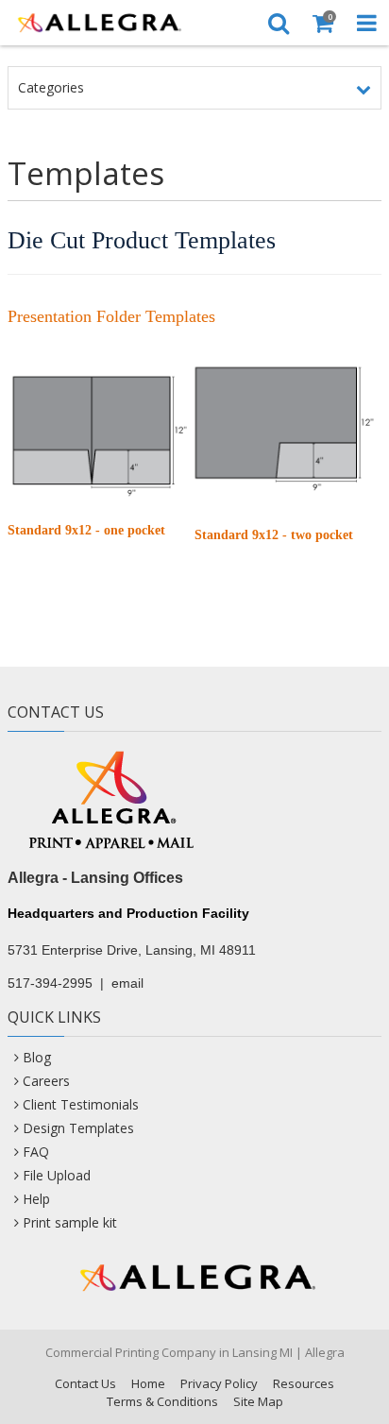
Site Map (258, 1401)
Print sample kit (70, 1222)
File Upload (57, 1175)
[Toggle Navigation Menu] (367, 22)
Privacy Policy (219, 1383)
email (127, 983)
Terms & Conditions (162, 1401)
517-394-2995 (50, 983)
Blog (37, 1057)
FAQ (36, 1152)
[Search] (278, 22)
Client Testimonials (81, 1104)
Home (148, 1383)
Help (36, 1199)
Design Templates (78, 1128)
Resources (303, 1383)
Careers (46, 1081)
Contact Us (85, 1383)
